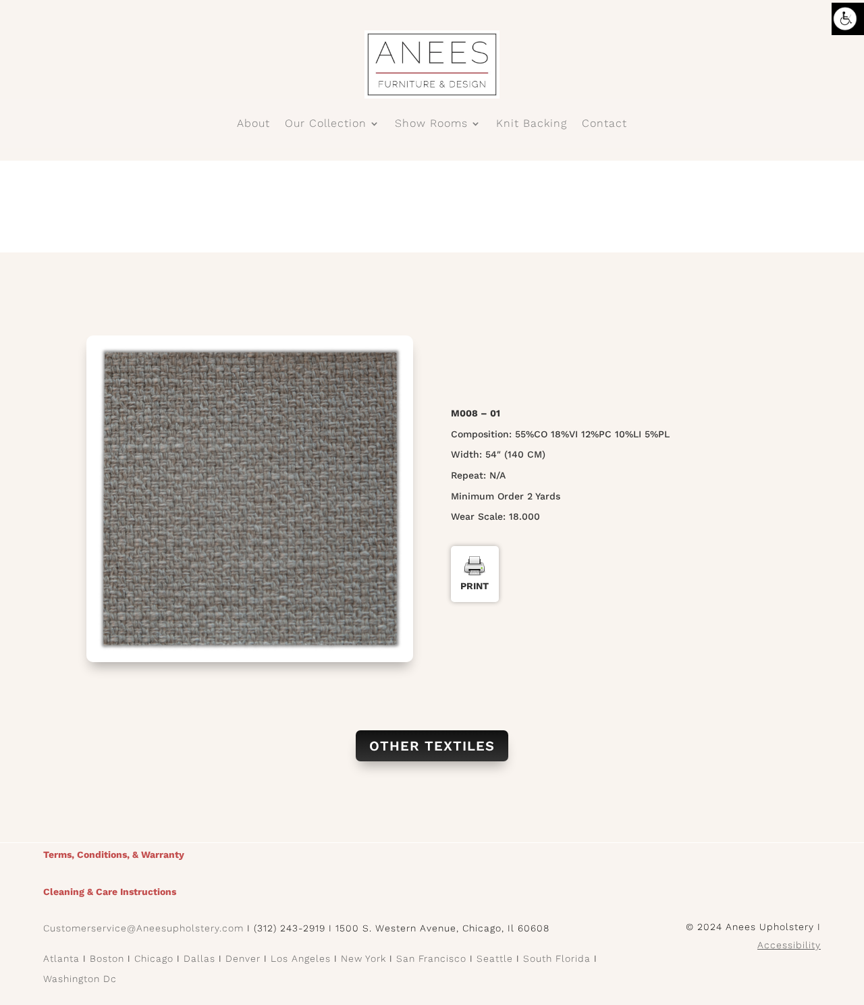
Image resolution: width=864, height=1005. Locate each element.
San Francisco (431, 958)
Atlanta (61, 958)
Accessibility (789, 945)
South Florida (557, 958)
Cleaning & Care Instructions (109, 891)
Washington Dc (80, 978)
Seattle (495, 958)
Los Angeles (301, 958)
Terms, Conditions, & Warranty (113, 854)
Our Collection (326, 124)
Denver (243, 958)
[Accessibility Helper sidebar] (848, 19)
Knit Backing (531, 124)
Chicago (153, 958)
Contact (604, 124)
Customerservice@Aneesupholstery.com (143, 928)
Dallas (199, 958)
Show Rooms (431, 124)
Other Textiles (432, 746)
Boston (107, 958)
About (253, 124)
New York (363, 958)
